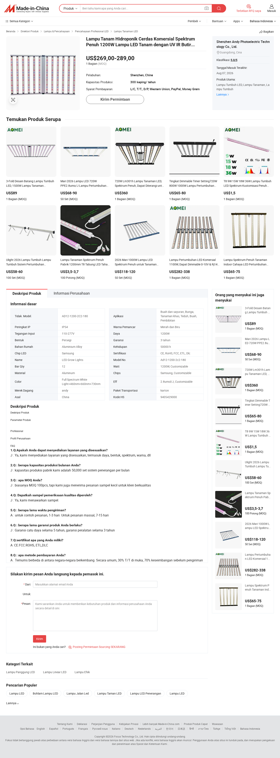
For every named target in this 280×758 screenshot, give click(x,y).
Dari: (27, 584)
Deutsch (129, 728)
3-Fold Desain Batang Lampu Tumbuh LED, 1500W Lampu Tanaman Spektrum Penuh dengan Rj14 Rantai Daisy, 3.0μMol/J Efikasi (258, 310)
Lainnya (221, 94)
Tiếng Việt (230, 728)
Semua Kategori (20, 21)
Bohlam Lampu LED (45, 693)
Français (83, 728)
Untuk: (27, 594)
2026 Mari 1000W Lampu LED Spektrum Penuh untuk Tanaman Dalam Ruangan (257, 526)
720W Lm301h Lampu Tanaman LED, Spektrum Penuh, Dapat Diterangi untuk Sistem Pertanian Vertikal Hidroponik (258, 372)
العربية (158, 728)
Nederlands (144, 728)
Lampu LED (16, 693)
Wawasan (217, 724)
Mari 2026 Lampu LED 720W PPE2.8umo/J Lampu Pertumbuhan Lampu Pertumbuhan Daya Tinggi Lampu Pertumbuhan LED (258, 341)
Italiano (116, 728)
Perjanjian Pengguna (103, 724)
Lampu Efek (82, 672)
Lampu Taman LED (109, 693)
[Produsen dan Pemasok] (26, 8)
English (41, 728)
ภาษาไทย (203, 728)
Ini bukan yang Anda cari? (49, 647)
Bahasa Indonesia (250, 728)
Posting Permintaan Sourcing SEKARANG (96, 647)
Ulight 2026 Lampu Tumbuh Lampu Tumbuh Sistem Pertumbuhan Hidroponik (257, 464)
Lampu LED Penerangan (145, 693)
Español (53, 728)
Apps (236, 21)
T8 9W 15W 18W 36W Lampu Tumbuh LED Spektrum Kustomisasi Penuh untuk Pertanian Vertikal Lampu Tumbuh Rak (257, 433)
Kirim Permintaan (115, 99)
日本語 (181, 728)
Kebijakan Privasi (128, 724)
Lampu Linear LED (54, 672)
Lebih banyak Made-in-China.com (161, 724)
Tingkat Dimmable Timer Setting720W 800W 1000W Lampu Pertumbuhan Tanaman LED (257, 403)
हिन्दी (191, 728)
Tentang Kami (65, 724)
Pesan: (26, 604)
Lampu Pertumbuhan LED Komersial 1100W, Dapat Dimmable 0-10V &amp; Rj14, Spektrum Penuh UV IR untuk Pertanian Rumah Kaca (258, 557)
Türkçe (216, 728)
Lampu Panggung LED (20, 672)
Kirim (39, 639)
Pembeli (193, 21)
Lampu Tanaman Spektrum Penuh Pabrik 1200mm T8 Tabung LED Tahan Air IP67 (258, 495)
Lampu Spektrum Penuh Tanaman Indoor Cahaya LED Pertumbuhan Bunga (257, 587)
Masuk (271, 11)
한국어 (169, 728)
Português (68, 728)
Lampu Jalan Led (78, 693)
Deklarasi (82, 724)
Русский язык (100, 728)
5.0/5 (234, 60)
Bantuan (217, 21)
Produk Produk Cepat (196, 724)
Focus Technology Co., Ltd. (129, 736)
